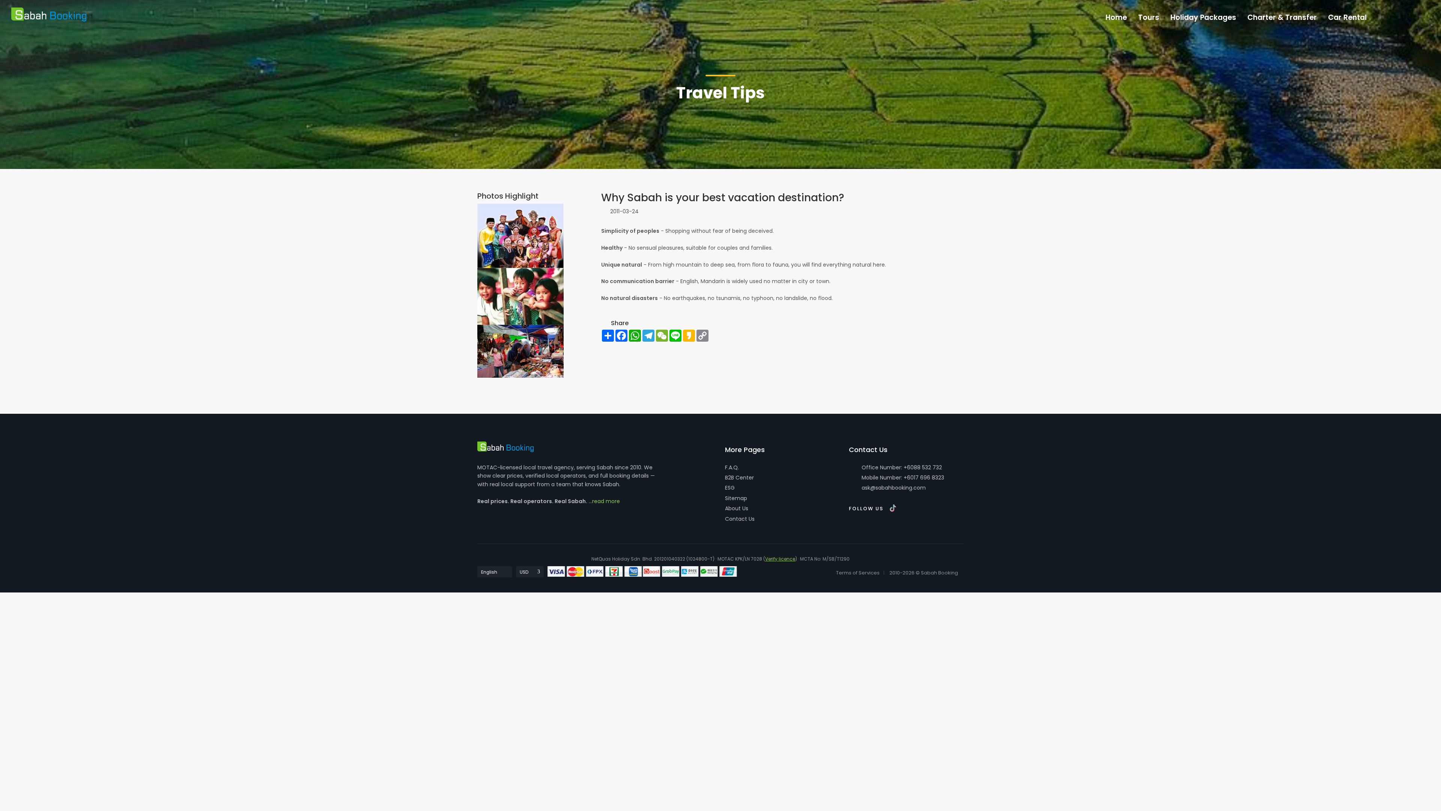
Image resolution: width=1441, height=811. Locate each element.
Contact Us (740, 519)
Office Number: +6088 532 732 (901, 467)
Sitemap (736, 498)
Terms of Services (858, 572)
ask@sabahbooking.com (894, 487)
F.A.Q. (732, 467)
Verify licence (780, 559)
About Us (736, 508)
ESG (730, 487)
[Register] (1404, 16)
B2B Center (739, 477)
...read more (604, 501)
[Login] (1388, 16)
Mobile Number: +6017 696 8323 (902, 477)
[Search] (1419, 16)
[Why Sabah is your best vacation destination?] (520, 235)
